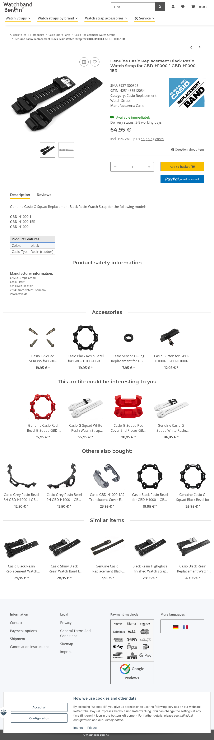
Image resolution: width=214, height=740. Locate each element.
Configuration (39, 718)
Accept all (39, 707)
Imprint (78, 727)
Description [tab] (20, 195)
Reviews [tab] (44, 195)
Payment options (23, 631)
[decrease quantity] (115, 166)
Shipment (17, 638)
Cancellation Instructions (29, 646)
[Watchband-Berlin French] (186, 627)
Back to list (19, 35)
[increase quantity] (149, 166)
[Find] (160, 6)
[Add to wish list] (94, 62)
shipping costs (152, 139)
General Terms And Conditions (75, 633)
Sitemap (66, 643)
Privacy (92, 727)
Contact (16, 622)
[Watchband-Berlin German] (177, 627)
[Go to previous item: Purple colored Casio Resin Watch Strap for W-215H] (191, 47)
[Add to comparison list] (84, 62)
